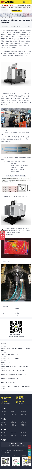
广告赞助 (13, 425)
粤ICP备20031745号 (15, 455)
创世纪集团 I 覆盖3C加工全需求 (9, 382)
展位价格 (23, 422)
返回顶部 (29, 461)
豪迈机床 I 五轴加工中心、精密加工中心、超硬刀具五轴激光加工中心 (15, 387)
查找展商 (13, 422)
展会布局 (23, 432)
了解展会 (3, 411)
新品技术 (7, 17)
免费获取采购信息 (16, 10)
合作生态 (13, 411)
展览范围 (3, 414)
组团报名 (13, 432)
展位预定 (3, 422)
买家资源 (13, 414)
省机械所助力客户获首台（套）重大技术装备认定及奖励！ (15, 365)
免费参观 (29, 447)
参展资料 (23, 425)
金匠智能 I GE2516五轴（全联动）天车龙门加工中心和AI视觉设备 (15, 348)
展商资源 (23, 414)
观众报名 (3, 432)
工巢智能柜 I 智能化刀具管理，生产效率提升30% (13, 369)
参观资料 (3, 435)
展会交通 (13, 435)
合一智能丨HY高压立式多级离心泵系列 (10, 357)
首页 (2, 17)
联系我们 (29, 458)
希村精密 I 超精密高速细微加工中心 (9, 377)
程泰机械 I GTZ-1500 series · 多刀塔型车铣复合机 (13, 373)
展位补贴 (3, 425)
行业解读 (23, 411)
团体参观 (29, 454)
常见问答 (23, 435)
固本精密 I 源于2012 (6, 361)
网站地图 (24, 455)
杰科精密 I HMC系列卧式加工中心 (9, 353)
